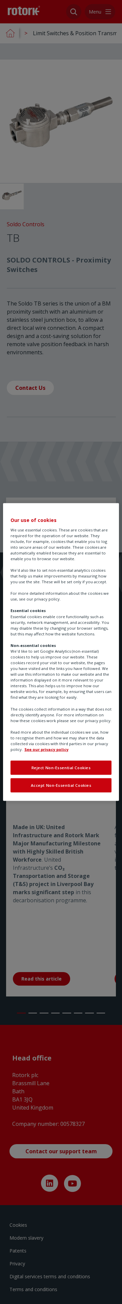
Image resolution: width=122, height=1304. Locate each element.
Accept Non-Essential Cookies (61, 785)
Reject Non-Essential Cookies (61, 767)
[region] (61, 652)
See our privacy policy (46, 749)
